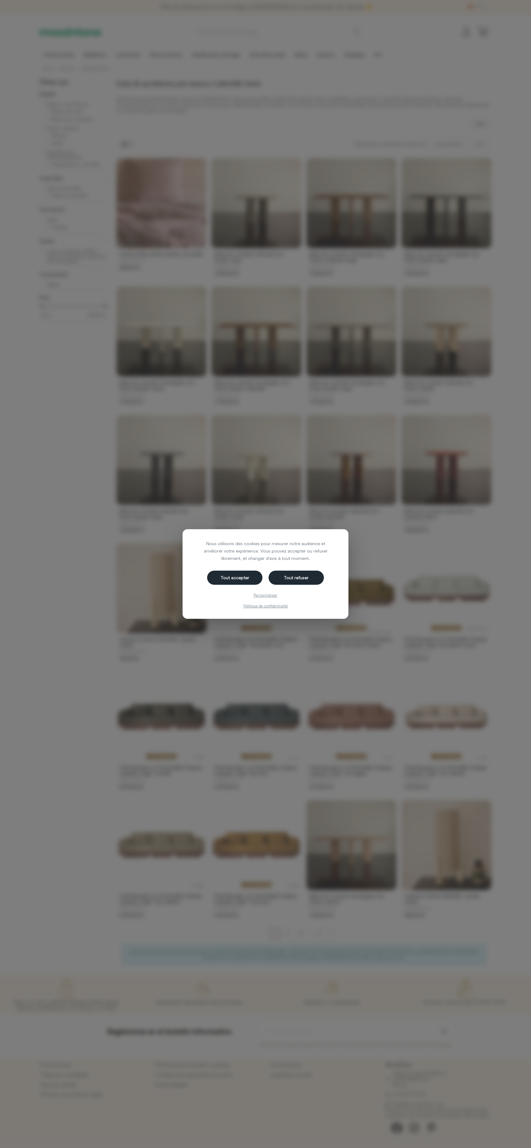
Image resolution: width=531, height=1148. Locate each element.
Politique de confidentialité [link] (265, 605)
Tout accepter (235, 577)
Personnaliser (265, 595)
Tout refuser (296, 577)
